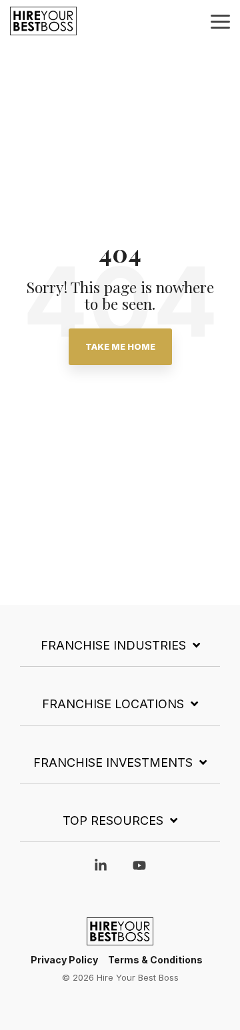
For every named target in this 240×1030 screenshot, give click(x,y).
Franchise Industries (113, 645)
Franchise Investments (113, 763)
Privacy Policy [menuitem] (64, 959)
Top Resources (113, 820)
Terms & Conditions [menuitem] (155, 959)
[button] (220, 21)
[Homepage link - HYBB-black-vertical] (120, 938)
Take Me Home (120, 346)
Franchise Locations (113, 704)
